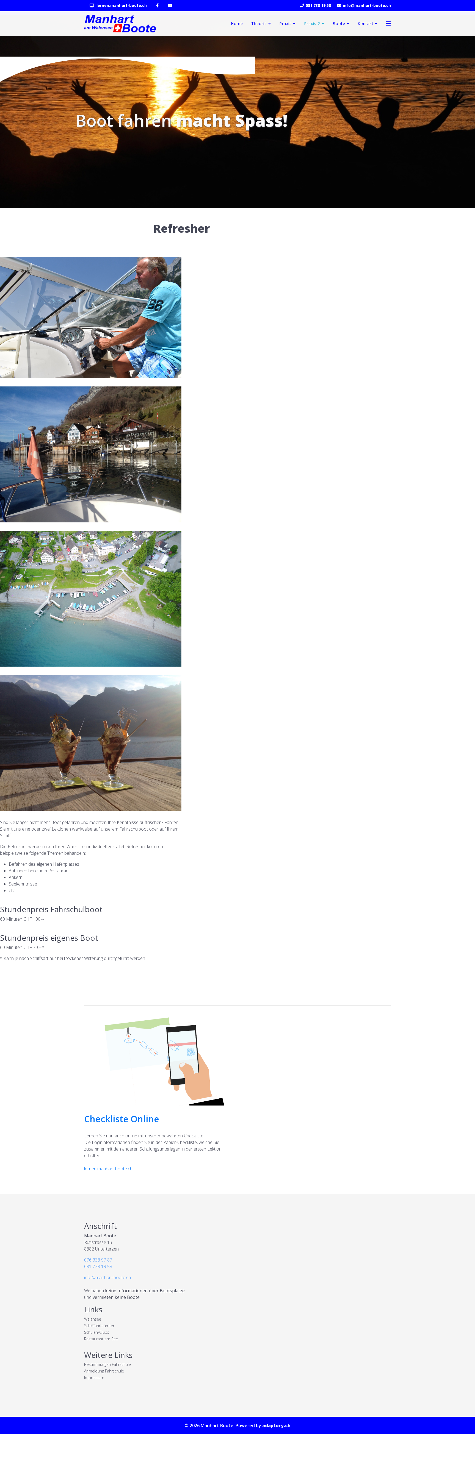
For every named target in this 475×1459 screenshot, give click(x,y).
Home (237, 23)
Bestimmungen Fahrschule (107, 1364)
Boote (339, 23)
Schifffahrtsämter (99, 1325)
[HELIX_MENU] (388, 23)
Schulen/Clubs (96, 1332)
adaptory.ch (276, 1425)
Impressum (94, 1377)
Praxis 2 (312, 23)
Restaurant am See (101, 1338)
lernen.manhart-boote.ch (121, 5)
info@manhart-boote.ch (367, 5)
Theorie (259, 23)
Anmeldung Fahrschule (104, 1371)
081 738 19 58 (318, 5)
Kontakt (366, 23)
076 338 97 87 (98, 1260)
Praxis (285, 23)
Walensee (92, 1319)
